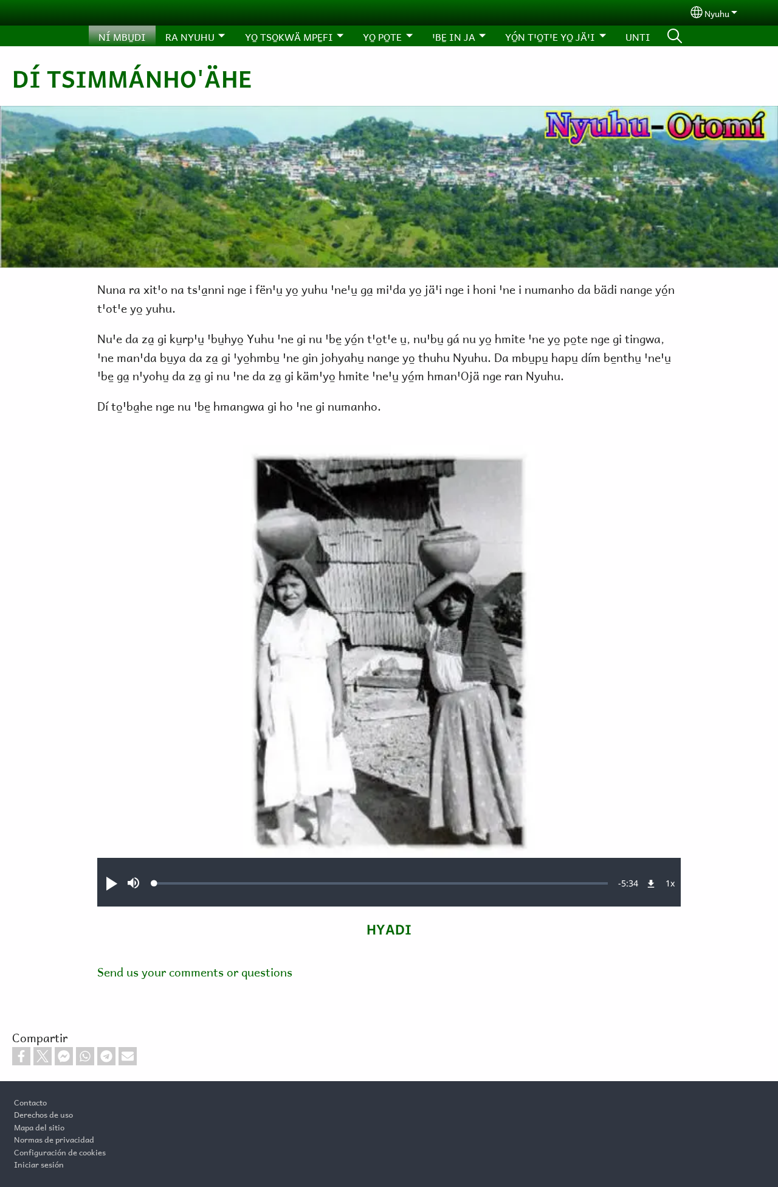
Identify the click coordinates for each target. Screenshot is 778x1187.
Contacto (30, 1101)
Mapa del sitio (39, 1126)
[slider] (381, 883)
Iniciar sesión (39, 1163)
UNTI (637, 35)
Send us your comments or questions (194, 971)
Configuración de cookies (60, 1151)
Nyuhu (716, 12)
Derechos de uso (43, 1113)
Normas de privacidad (54, 1138)
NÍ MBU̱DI (122, 35)
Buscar (674, 36)
